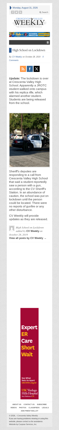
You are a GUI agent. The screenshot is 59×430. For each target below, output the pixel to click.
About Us (16, 404)
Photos (22, 408)
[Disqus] (29, 258)
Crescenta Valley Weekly (27, 416)
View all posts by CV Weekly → (27, 238)
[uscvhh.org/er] (29, 353)
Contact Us (29, 404)
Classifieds (34, 408)
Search (44, 12)
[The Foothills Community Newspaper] (29, 22)
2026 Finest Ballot (29, 411)
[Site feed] (20, 12)
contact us (26, 421)
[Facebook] (13, 12)
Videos (13, 408)
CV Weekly (17, 57)
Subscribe (42, 404)
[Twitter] (16, 12)
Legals (45, 408)
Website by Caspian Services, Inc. (23, 424)
